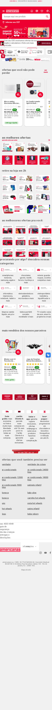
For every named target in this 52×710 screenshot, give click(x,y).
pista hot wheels (35, 503)
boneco (5, 498)
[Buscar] (46, 16)
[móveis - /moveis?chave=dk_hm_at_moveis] (44, 269)
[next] (47, 99)
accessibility (3, 56)
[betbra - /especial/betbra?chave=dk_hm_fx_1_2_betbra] (38, 209)
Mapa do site (26, 570)
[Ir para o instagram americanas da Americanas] (40, 552)
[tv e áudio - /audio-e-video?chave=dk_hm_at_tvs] (44, 306)
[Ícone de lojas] (36, 11)
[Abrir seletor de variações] (17, 100)
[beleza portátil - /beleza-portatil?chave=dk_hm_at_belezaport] (26, 306)
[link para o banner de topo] (26, 1)
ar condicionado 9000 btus (12, 486)
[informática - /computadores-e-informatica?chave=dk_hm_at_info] (8, 288)
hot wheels (7, 509)
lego (4, 514)
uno (3, 503)
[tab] (7, 36)
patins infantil (33, 509)
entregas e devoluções (5, 536)
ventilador (6, 464)
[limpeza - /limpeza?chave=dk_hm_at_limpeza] (8, 306)
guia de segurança (4, 528)
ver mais (46, 71)
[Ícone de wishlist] (41, 11)
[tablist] (26, 36)
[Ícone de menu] (3, 11)
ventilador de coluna (37, 464)
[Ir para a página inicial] (10, 550)
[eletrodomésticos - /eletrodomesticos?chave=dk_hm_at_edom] (26, 288)
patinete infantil (34, 485)
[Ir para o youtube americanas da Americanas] (45, 552)
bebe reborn (33, 514)
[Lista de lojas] (36, 11)
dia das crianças (7, 532)
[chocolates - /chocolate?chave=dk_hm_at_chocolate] (26, 269)
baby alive (32, 493)
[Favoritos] (41, 11)
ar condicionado (9, 470)
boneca (5, 493)
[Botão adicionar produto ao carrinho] (17, 358)
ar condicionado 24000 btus (38, 471)
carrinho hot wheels (36, 498)
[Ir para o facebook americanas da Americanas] (50, 552)
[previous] (5, 99)
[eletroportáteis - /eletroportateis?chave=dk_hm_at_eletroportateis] (44, 288)
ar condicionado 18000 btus (38, 478)
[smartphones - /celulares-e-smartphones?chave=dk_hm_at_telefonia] (8, 269)
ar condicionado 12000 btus (12, 478)
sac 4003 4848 (7, 524)
